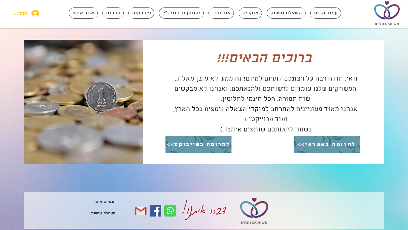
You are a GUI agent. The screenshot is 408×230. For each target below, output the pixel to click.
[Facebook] (155, 211)
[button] (286, 13)
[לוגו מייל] (141, 211)
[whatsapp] (170, 211)
